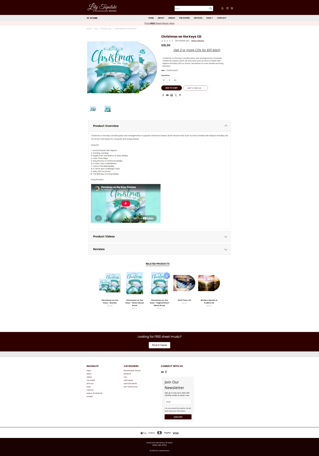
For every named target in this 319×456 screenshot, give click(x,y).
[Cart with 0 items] (232, 8)
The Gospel (184, 18)
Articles (198, 18)
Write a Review (197, 40)
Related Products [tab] (158, 263)
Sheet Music (128, 380)
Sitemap (90, 396)
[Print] (171, 95)
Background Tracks (132, 371)
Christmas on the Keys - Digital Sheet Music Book (159, 303)
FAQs (209, 18)
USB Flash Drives (130, 384)
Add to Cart (110, 285)
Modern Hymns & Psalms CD (209, 301)
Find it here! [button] (159, 345)
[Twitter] (176, 95)
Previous (312, 448)
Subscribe (178, 417)
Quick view (110, 280)
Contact (221, 18)
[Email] (167, 95)
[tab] (159, 126)
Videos (171, 18)
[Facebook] (163, 95)
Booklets (127, 374)
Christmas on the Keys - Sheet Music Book (134, 303)
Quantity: (165, 75)
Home (151, 18)
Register (98, 393)
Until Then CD (184, 300)
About (161, 18)
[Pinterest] (180, 95)
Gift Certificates (131, 387)
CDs (125, 377)
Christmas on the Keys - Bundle (110, 301)
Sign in (89, 393)
